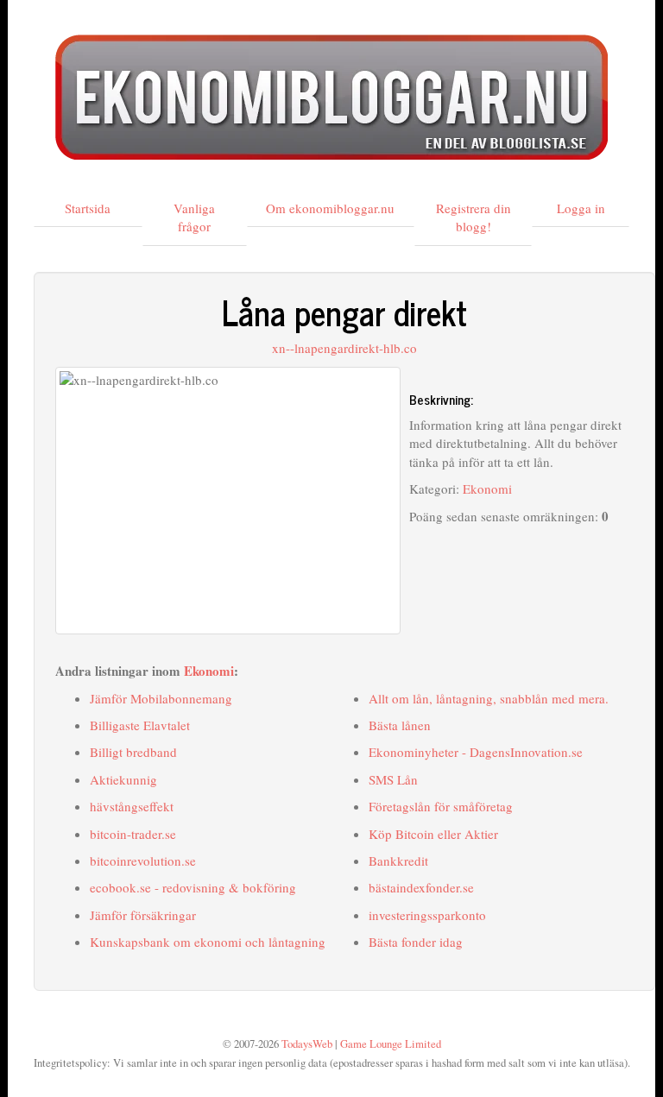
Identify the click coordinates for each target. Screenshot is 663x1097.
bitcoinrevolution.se (143, 860)
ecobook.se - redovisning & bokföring (193, 887)
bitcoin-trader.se (133, 833)
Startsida (87, 208)
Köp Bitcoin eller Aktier (433, 833)
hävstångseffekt (132, 806)
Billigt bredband (133, 751)
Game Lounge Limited (390, 1044)
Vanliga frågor (194, 217)
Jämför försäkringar (143, 915)
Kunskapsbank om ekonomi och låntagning (207, 941)
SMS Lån (393, 779)
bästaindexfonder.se (421, 887)
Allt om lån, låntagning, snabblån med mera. (489, 698)
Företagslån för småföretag (441, 806)
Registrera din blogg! (473, 217)
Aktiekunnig (123, 779)
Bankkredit (398, 860)
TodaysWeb (306, 1044)
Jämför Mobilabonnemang (161, 698)
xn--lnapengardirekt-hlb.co (344, 347)
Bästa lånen (400, 725)
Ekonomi (487, 488)
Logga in (581, 208)
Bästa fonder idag (416, 941)
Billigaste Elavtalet (140, 725)
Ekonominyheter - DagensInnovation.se (476, 751)
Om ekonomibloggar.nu (330, 208)
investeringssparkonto (427, 915)
